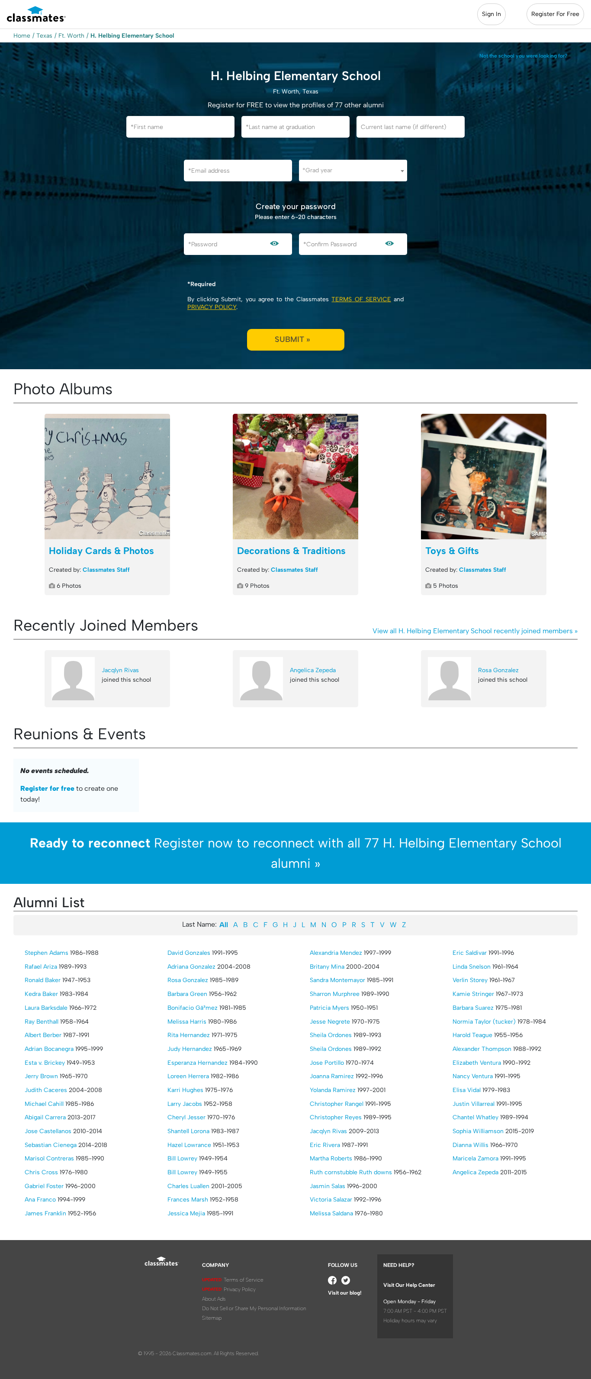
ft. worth (71, 35)
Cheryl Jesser (186, 1117)
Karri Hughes (185, 1090)
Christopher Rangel (336, 1104)
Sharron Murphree (335, 994)
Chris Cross (41, 1172)
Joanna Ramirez (332, 1076)
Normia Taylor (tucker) (484, 1021)
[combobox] (353, 170)
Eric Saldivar (470, 953)
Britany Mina (327, 966)
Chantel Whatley (475, 1117)
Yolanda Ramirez (333, 1090)
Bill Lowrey (182, 1158)
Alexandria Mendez (336, 953)
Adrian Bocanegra (49, 1049)
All (223, 925)
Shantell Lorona (188, 1131)
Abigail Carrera (45, 1117)
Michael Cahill (44, 1104)
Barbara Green (187, 994)
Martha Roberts (331, 1158)
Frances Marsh (187, 1199)
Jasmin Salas (327, 1186)
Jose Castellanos (48, 1131)
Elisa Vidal (467, 1090)
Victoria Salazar (331, 1199)
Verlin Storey (470, 980)
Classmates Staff (106, 570)
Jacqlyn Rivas (120, 670)
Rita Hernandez (188, 1035)
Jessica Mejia (186, 1213)
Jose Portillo (327, 1062)
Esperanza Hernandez (197, 1062)
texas (44, 35)
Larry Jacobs (184, 1104)
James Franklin (45, 1213)
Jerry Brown (41, 1076)
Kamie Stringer (473, 994)
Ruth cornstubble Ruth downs (351, 1172)
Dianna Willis (470, 1145)
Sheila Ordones (331, 1035)
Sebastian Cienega (51, 1145)
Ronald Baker (43, 980)
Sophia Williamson (478, 1131)
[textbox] (353, 170)
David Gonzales (188, 953)
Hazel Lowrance (189, 1145)
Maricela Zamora (475, 1158)
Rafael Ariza (41, 966)
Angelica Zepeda (313, 670)
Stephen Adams (46, 953)
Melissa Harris (186, 1021)
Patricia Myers (329, 1008)
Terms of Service (361, 299)
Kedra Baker (41, 994)
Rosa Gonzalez (498, 670)
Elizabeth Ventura (477, 1062)
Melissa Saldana (331, 1213)
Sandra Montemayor (337, 980)
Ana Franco (40, 1199)
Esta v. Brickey (45, 1062)
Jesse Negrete (330, 1021)
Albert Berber (43, 1035)
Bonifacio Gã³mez (192, 1008)
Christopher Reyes (336, 1117)
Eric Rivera (325, 1145)
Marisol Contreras (49, 1158)
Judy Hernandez (189, 1049)
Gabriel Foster (44, 1186)
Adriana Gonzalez (191, 966)
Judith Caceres (46, 1090)
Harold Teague (472, 1035)
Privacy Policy (211, 307)
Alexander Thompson (482, 1049)
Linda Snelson (472, 966)
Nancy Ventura (473, 1076)
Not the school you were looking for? (523, 56)
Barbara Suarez (473, 1008)
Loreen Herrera (188, 1076)
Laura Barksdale (46, 1008)
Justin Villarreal (474, 1104)
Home (21, 35)
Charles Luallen (188, 1186)
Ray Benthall (41, 1021)
